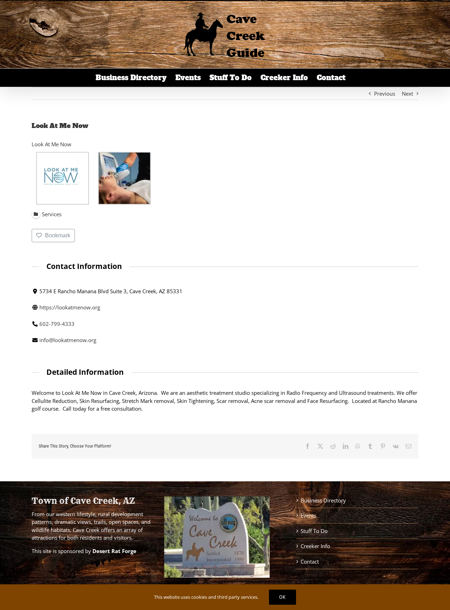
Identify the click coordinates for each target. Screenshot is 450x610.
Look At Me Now (51, 144)
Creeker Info (315, 546)
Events (308, 515)
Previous (384, 93)
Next (407, 93)
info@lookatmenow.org (67, 339)
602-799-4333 (57, 323)
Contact (310, 561)
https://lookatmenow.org (69, 307)
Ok (282, 597)
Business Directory (323, 500)
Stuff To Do (314, 530)
